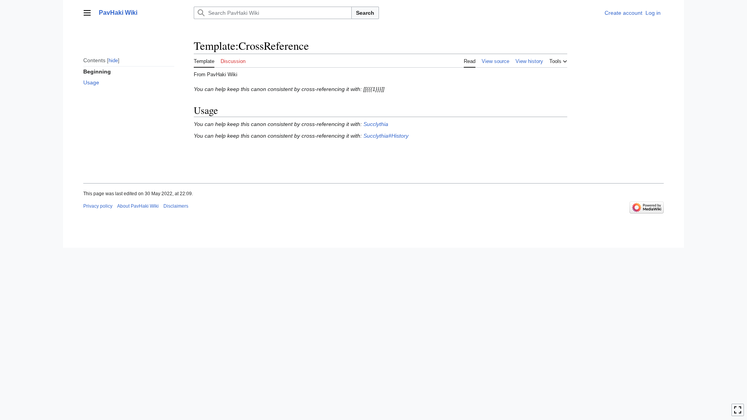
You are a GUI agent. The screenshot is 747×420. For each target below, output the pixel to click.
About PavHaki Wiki (138, 206)
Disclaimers (175, 206)
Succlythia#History (386, 136)
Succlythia (375, 124)
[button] (87, 13)
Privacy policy (97, 206)
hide (113, 60)
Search (365, 13)
